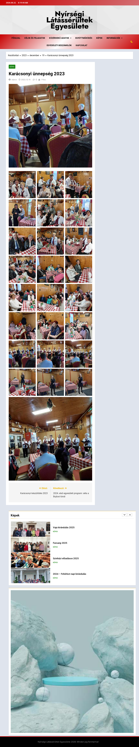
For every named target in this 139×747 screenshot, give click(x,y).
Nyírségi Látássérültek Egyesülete (69, 19)
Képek (99, 38)
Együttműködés (83, 38)
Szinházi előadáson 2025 (66, 543)
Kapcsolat (81, 45)
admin (14, 79)
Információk (113, 38)
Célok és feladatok (34, 38)
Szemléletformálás (62, 574)
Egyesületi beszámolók (59, 45)
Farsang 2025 (60, 527)
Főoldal (16, 38)
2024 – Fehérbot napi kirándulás (69, 558)
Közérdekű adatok (59, 38)
